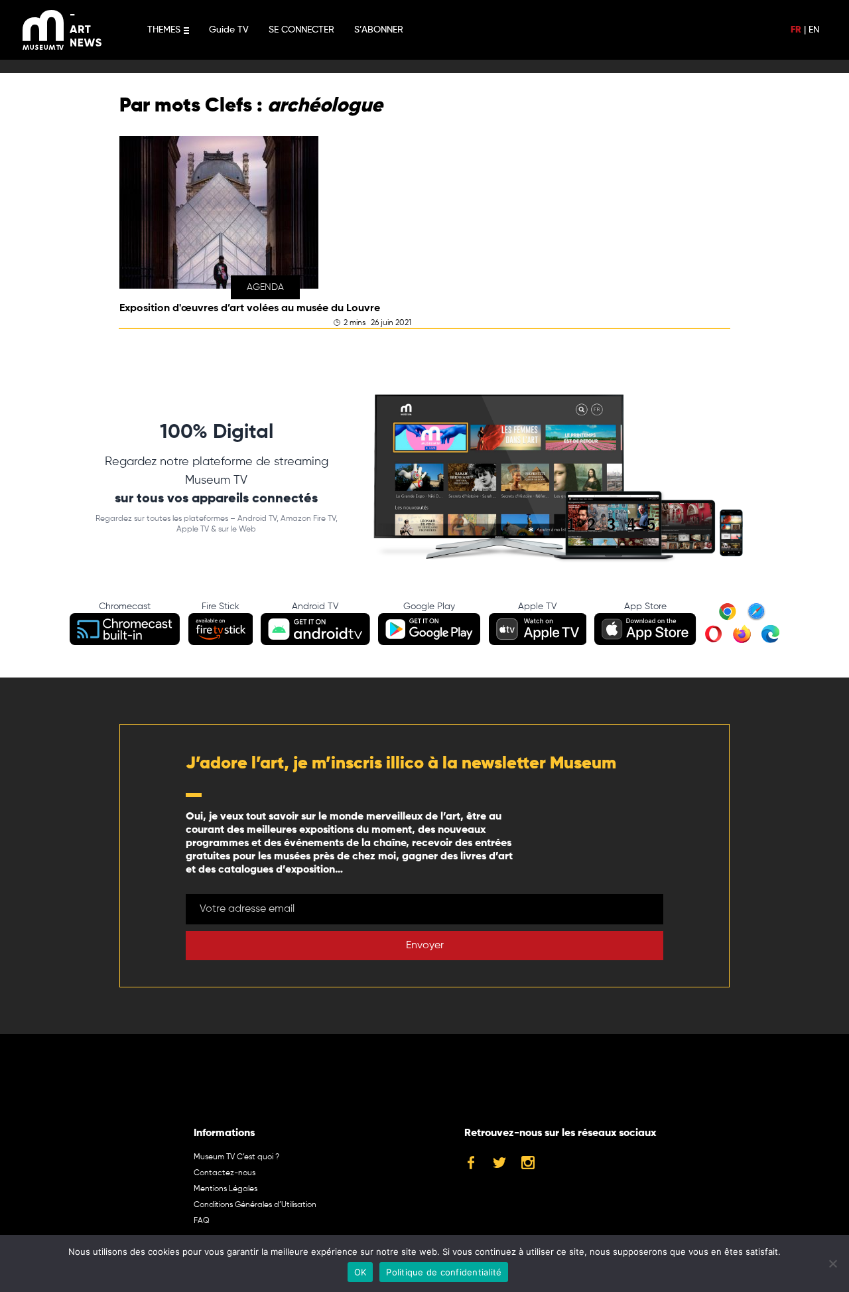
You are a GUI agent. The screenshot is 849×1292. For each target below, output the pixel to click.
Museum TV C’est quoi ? (236, 1157)
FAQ (202, 1221)
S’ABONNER (378, 30)
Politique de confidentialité (443, 1272)
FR (796, 30)
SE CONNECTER (301, 30)
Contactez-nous (224, 1173)
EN (814, 30)
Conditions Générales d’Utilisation (255, 1205)
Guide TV (229, 30)
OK (360, 1272)
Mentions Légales (225, 1189)
